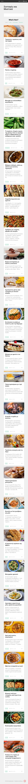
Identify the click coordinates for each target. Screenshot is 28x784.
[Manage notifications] (25, 781)
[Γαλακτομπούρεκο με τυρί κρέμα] (14, 381)
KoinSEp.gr (21, 781)
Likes (10, 22)
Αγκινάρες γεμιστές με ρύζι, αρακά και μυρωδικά (13, 604)
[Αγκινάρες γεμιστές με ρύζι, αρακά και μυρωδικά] (14, 600)
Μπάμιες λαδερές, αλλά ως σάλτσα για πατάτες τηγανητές (13, 166)
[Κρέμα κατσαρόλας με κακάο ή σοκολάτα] (14, 259)
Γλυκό (7, 273)
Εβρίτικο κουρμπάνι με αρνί (14, 666)
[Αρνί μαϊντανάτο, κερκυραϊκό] (14, 632)
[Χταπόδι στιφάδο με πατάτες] (14, 413)
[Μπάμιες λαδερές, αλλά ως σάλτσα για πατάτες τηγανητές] (14, 162)
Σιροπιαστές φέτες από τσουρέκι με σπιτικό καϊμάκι (12, 291)
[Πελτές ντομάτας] (14, 67)
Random (21, 22)
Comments (15, 22)
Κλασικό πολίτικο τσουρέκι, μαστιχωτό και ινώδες (13, 695)
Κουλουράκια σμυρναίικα (13, 726)
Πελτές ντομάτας (10, 70)
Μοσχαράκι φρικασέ (11, 574)
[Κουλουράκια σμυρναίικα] (14, 723)
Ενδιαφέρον (7, 147)
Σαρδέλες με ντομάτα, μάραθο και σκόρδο (12, 230)
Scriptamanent (11, 781)
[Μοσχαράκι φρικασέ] (14, 571)
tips (6, 83)
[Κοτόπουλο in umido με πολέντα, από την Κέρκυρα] (14, 319)
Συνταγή (7, 181)
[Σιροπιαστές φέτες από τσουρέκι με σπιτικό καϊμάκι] (14, 287)
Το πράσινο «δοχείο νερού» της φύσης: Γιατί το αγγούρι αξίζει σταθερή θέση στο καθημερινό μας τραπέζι (14, 133)
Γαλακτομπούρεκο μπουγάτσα (11, 481)
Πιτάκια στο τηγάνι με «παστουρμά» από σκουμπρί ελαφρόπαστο (13, 756)
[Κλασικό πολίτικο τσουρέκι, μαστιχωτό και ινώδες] (14, 690)
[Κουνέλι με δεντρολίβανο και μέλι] (14, 508)
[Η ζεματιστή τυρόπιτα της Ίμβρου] (14, 540)
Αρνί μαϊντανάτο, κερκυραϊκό (10, 636)
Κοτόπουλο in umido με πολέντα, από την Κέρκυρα (13, 323)
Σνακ (6, 52)
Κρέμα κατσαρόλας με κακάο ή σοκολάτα (12, 262)
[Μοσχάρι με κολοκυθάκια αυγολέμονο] (14, 97)
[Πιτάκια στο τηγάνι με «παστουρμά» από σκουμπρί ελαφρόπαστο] (14, 752)
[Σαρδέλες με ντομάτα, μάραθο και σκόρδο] (14, 226)
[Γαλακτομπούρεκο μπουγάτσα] (14, 478)
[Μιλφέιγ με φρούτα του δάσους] (14, 351)
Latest (6, 22)
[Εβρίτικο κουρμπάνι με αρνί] (14, 663)
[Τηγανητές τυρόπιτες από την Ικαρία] (14, 36)
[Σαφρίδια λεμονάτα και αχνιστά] (14, 196)
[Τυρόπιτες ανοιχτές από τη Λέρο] (14, 447)
